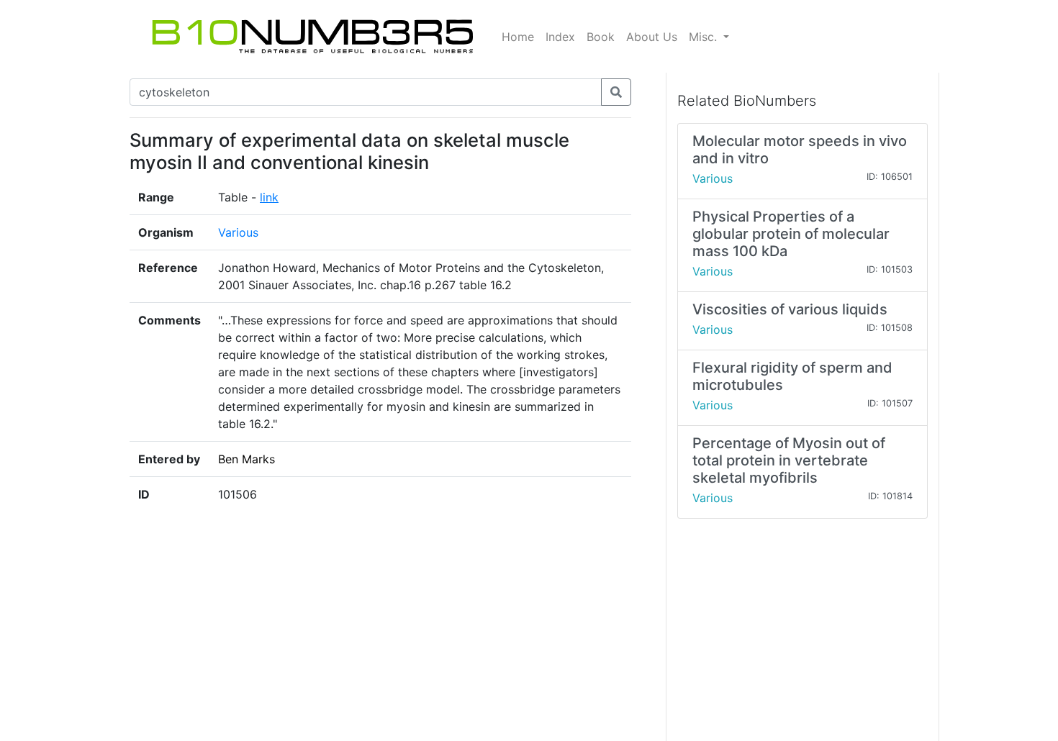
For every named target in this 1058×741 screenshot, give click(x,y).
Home (518, 36)
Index (560, 36)
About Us (651, 36)
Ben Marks (246, 459)
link (269, 197)
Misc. (704, 36)
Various (238, 232)
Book (601, 36)
